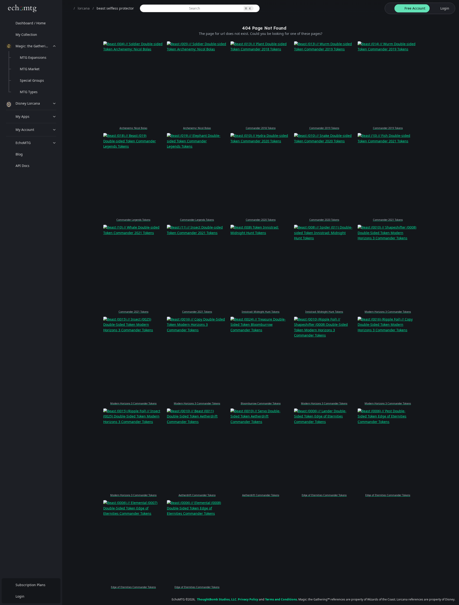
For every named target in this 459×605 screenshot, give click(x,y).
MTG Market (29, 69)
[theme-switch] (388, 8)
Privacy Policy (248, 599)
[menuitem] (31, 23)
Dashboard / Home (31, 23)
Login (20, 596)
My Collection (26, 34)
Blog (19, 154)
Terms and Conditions (281, 599)
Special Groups (32, 80)
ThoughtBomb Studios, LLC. (217, 599)
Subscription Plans (30, 585)
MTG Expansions (33, 57)
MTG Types (29, 92)
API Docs (22, 165)
